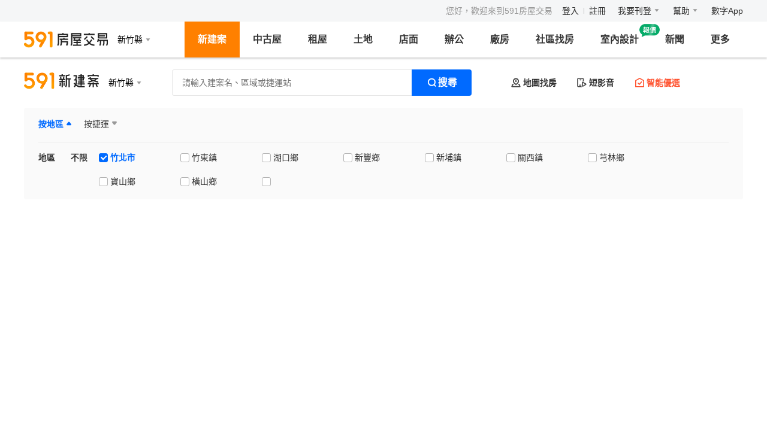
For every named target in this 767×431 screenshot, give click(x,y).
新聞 (674, 39)
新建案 (212, 39)
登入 (570, 11)
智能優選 (663, 82)
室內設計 (619, 39)
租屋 (317, 39)
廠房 (499, 39)
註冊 (597, 11)
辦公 (454, 39)
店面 (408, 39)
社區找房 (555, 39)
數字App (727, 11)
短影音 (601, 82)
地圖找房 (540, 82)
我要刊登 (634, 11)
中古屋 (267, 39)
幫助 (681, 11)
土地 (363, 39)
